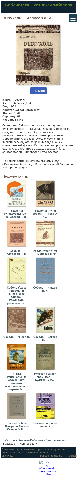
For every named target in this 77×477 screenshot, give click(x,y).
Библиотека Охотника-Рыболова (38, 5)
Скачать (40, 90)
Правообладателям (50, 455)
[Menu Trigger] (73, 18)
